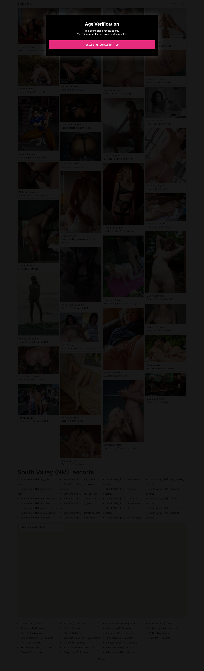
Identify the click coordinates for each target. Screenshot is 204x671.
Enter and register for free (102, 44)
